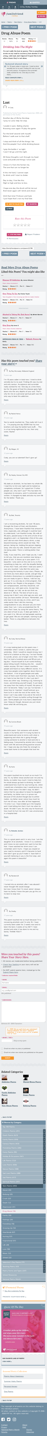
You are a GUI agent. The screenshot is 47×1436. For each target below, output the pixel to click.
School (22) (7, 1258)
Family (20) (7, 1215)
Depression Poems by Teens (13, 339)
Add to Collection (16, 204)
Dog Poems (8, 1392)
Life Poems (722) (9, 1161)
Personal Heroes (10, 1386)
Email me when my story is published (17, 1048)
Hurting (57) (7, 1236)
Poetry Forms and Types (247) (14, 1271)
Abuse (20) (7, 1190)
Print (10, 208)
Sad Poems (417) (9, 1177)
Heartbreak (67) (9, 1232)
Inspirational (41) (9, 1241)
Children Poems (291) (11, 1131)
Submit (42, 12)
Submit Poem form (10, 972)
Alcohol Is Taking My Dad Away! (16, 315)
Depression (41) (9, 1207)
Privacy (4, 1427)
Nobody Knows (32, 339)
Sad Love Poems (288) (11, 1173)
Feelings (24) (8, 1220)
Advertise (30, 1432)
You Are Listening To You (14, 1291)
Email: (4, 987)
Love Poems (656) (10, 1165)
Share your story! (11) (13, 80)
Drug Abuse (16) (9, 1211)
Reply (6, 400)
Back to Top (7, 1117)
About (24, 1425)
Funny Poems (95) (10, 1152)
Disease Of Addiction (11, 280)
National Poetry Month (12, 1279)
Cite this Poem (15, 234)
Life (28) (6, 1245)
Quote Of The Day (13, 1306)
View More (6, 1361)
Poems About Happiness (14, 1376)
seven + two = (7, 1037)
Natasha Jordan (17, 831)
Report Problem (33, 234)
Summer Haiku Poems (13, 1381)
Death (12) (7, 1203)
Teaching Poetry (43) (11, 1267)
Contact (4, 1425)
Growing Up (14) (9, 1228)
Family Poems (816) (10, 1139)
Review (42, 16)
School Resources (10, 1275)
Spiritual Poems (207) (11, 1182)
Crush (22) (7, 1199)
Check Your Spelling (11, 965)
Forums (4, 1432)
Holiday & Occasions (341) (13, 1156)
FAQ (24, 1427)
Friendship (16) (8, 1224)
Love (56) (6, 1249)
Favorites (33, 204)
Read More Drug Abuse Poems (19, 267)
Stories (29, 1430)
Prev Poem (10, 27)
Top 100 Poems (9, 1127)
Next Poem (37, 27)
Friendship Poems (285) (12, 1148)
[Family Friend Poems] (12, 15)
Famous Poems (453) (11, 1144)
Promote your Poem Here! (14, 1297)
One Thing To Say (10, 294)
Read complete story (13, 77)
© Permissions (12, 239)
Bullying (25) (8, 1194)
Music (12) (7, 1253)
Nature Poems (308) (11, 1169)
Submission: (7, 1000)
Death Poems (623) (10, 1135)
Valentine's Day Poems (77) (13, 1262)
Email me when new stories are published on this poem (23, 1052)
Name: (4, 979)
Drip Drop (7, 325)
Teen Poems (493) (10, 1186)
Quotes (36, 3)
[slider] (32, 41)
